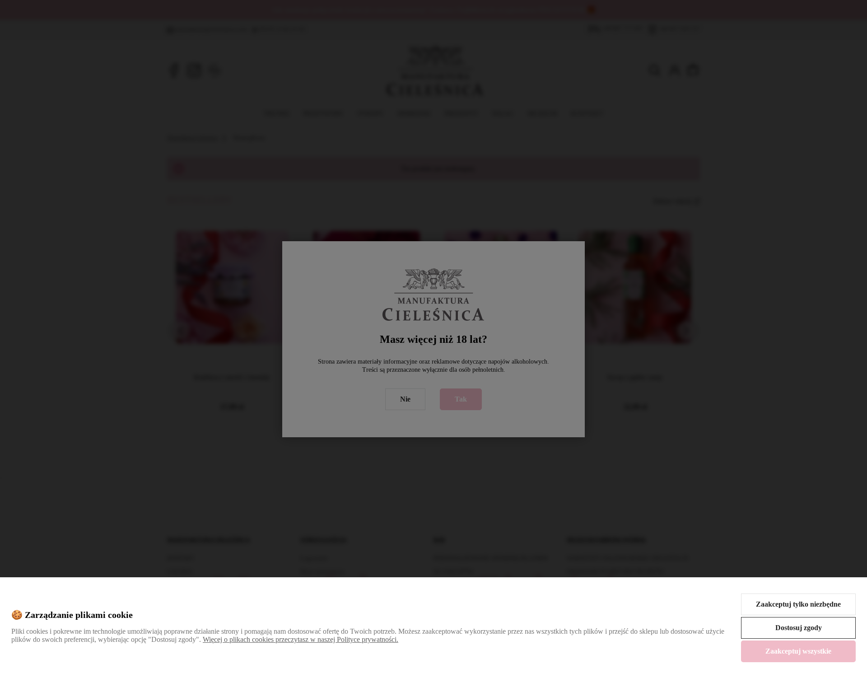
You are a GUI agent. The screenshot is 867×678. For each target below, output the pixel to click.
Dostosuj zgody (798, 627)
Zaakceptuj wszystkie (798, 651)
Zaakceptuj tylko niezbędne (798, 604)
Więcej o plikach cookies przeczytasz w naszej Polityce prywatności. (300, 639)
